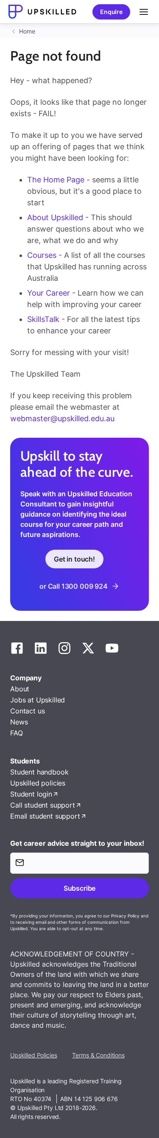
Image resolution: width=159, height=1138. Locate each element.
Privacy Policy (125, 915)
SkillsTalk (43, 319)
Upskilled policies (37, 783)
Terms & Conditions (98, 1055)
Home (27, 31)
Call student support (42, 805)
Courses (43, 255)
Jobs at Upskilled (37, 700)
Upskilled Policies (33, 1055)
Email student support (45, 816)
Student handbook (39, 772)
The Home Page (55, 179)
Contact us (27, 711)
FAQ (16, 733)
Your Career (49, 292)
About (19, 689)
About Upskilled (55, 217)
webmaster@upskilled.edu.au (62, 418)
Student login (31, 794)
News (19, 722)
